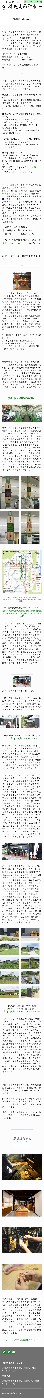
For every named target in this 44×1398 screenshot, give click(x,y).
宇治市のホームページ (21, 241)
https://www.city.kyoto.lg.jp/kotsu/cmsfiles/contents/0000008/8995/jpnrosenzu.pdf (22, 613)
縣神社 (5, 193)
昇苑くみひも (15, 1393)
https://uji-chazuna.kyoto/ (24, 738)
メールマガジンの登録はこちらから (22, 1340)
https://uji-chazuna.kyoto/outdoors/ (22, 1011)
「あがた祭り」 (23, 193)
